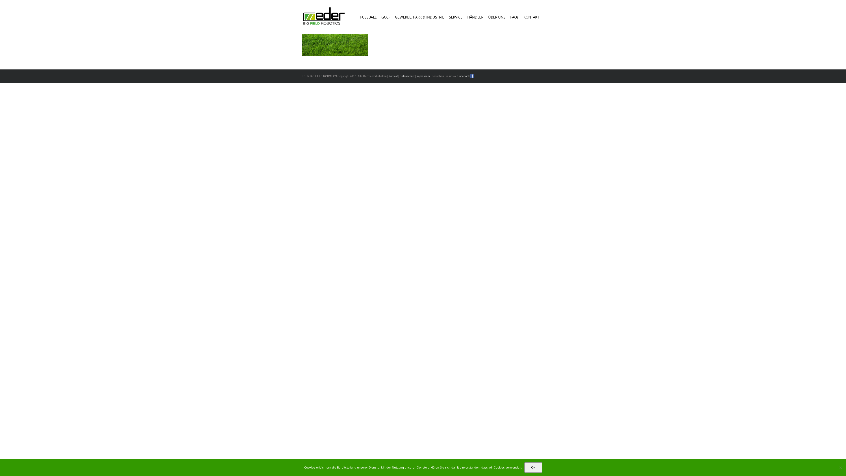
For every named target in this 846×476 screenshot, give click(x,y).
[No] (840, 467)
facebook (464, 76)
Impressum (423, 76)
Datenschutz (407, 76)
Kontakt (393, 76)
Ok (533, 467)
